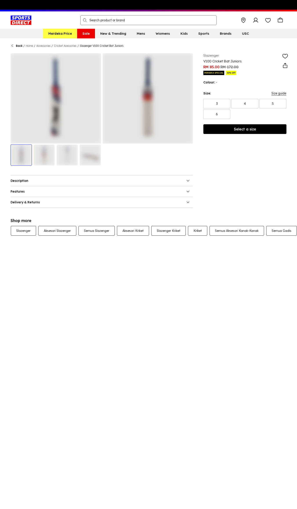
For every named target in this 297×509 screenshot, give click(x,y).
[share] (285, 65)
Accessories (43, 45)
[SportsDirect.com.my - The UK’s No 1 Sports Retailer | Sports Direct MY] (21, 20)
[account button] (256, 20)
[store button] (243, 20)
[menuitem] (60, 33)
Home (29, 45)
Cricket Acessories (65, 45)
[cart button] (280, 20)
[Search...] (84, 20)
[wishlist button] (268, 20)
